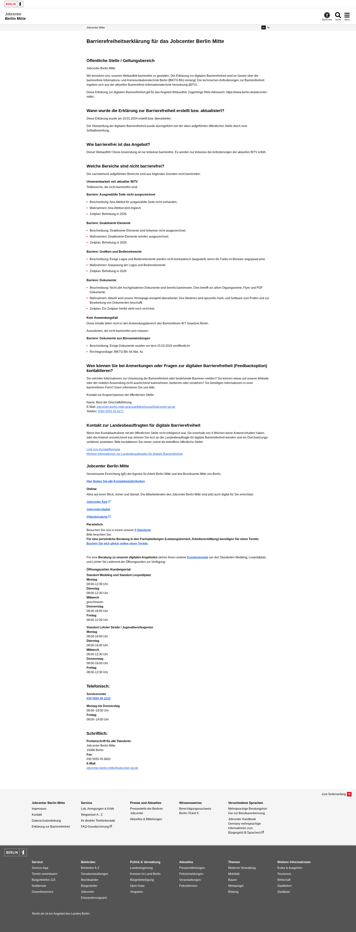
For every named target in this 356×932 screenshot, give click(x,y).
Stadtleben (284, 885)
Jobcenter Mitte (96, 27)
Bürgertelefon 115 (43, 879)
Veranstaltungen (190, 879)
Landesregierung (141, 867)
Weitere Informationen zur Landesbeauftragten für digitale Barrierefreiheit (135, 453)
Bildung (233, 891)
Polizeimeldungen (191, 873)
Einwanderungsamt (94, 897)
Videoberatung (97, 516)
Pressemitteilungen (192, 867)
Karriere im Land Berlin (145, 873)
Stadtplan (283, 891)
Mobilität (233, 873)
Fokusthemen (188, 885)
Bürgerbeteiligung (142, 879)
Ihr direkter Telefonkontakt (98, 820)
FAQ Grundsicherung (95, 826)
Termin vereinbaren (44, 873)
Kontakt (37, 814)
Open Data (137, 885)
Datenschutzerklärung (46, 820)
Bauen (232, 879)
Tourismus (284, 873)
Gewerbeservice (42, 891)
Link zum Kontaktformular (103, 449)
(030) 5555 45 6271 (111, 411)
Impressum (39, 808)
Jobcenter (87, 891)
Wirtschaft (283, 879)
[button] (265, 27)
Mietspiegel (236, 885)
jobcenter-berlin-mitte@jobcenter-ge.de (112, 768)
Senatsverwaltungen (94, 873)
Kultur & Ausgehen (289, 867)
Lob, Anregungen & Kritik (97, 808)
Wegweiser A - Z (92, 814)
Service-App (40, 867)
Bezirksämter (89, 879)
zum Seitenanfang (334, 794)
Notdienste (39, 885)
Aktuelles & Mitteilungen (146, 819)
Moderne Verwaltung (242, 867)
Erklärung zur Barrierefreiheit (51, 826)
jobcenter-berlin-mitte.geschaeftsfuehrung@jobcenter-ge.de (136, 406)
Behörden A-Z (90, 867)
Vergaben (136, 891)
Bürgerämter (89, 885)
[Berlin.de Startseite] (13, 4)
